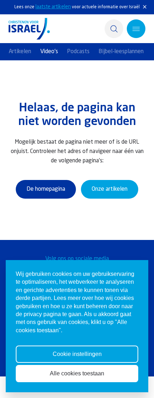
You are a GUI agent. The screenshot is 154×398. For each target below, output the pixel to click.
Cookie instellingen (77, 354)
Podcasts (78, 52)
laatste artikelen (53, 6)
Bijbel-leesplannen (121, 52)
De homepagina (46, 189)
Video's (49, 52)
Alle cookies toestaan (77, 373)
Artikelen (20, 52)
